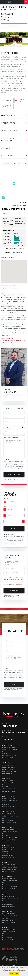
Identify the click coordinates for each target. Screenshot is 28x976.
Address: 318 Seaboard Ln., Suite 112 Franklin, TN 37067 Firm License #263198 (10, 804)
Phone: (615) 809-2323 (8, 878)
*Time (5, 431)
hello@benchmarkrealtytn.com (13, 732)
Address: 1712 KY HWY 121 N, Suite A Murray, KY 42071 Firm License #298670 (10, 902)
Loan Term (7, 498)
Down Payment (8, 513)
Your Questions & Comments (11, 437)
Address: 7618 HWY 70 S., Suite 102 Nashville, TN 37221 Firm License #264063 (9, 919)
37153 (24, 340)
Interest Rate (7, 519)
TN (12, 338)
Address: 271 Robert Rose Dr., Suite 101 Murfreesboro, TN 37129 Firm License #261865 (9, 885)
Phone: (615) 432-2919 (8, 847)
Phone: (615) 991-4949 (8, 829)
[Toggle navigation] (26, 2)
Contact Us (9, 408)
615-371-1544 (10, 725)
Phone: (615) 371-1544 (8, 798)
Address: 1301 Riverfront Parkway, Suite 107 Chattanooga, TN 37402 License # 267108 (9, 770)
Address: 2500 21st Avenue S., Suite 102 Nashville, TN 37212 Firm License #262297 (8, 853)
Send (14, 684)
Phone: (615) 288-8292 (8, 865)
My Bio (5, 396)
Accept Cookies (14, 973)
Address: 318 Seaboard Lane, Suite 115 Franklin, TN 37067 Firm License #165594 (8, 936)
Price (5, 506)
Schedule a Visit (19, 408)
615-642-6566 (10, 392)
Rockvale (18, 340)
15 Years (15, 502)
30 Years (8, 502)
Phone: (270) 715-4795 (8, 896)
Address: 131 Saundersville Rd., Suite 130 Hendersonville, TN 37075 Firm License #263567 (9, 836)
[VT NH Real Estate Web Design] (9, 959)
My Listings (6, 395)
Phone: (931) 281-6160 (8, 781)
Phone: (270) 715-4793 (8, 747)
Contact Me (19, 395)
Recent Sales (13, 395)
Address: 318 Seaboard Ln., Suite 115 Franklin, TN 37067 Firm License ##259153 (10, 819)
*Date (5, 425)
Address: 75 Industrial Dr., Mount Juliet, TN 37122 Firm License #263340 (9, 869)
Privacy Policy (19, 468)
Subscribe (14, 591)
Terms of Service (10, 481)
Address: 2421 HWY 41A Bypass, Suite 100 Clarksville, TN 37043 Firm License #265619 (9, 787)
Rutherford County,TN (9, 340)
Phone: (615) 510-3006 (8, 914)
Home (2, 338)
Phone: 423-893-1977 (8, 765)
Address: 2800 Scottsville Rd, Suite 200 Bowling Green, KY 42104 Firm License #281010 (9, 754)
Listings (8, 338)
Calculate (14, 528)
